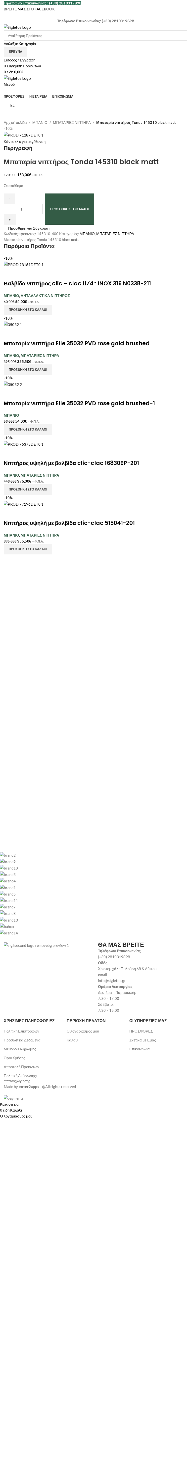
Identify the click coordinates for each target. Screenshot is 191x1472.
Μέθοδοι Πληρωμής (20, 1049)
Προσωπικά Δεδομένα (22, 1040)
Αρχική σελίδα (15, 122)
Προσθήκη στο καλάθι (69, 209)
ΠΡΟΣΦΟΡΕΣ (141, 1031)
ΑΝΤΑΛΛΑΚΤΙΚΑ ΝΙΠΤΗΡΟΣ (45, 295)
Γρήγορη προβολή (23, 274)
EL (12, 105)
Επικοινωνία (139, 1049)
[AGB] (92, 893)
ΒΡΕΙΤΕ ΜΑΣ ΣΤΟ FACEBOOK (29, 9)
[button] (28, 310)
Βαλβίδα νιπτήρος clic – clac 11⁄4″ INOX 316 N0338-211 (77, 283)
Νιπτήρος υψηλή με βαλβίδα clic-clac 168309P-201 (71, 463)
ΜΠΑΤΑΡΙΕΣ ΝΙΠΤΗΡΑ (72, 122)
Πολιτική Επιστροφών (21, 1031)
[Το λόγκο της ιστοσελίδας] (17, 27)
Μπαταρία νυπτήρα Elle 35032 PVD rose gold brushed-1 (79, 403)
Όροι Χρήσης (14, 1058)
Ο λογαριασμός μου (83, 1031)
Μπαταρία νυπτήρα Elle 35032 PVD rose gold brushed (77, 343)
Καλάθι (72, 1040)
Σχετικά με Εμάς (142, 1040)
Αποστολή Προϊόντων (21, 1066)
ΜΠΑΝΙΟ (40, 122)
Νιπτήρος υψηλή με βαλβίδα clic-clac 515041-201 (69, 523)
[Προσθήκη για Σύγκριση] (10, 274)
